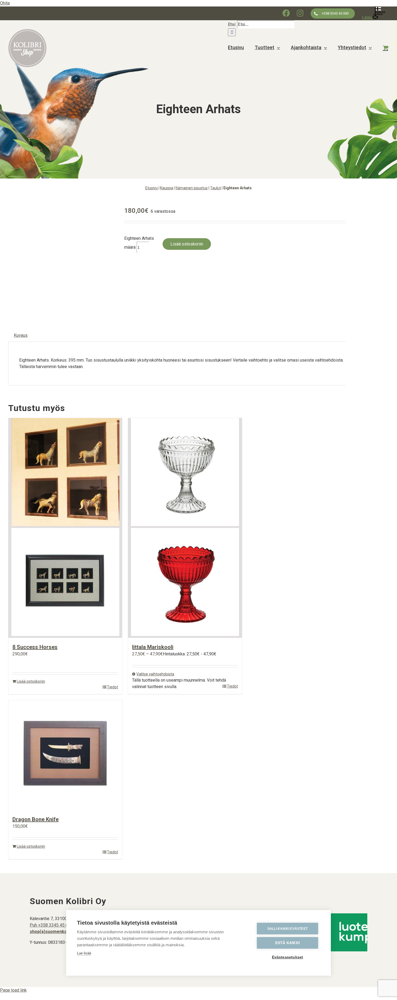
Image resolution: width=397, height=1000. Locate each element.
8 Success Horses (35, 647)
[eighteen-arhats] (62, 258)
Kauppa (166, 188)
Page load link (13, 990)
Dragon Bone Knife (35, 819)
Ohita (5, 3)
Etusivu (151, 188)
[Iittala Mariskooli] (185, 528)
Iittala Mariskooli (152, 647)
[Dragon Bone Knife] (65, 755)
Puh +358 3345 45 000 (51, 925)
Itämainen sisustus (192, 188)
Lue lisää (84, 953)
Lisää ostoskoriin (186, 244)
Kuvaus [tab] (21, 335)
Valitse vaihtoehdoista (155, 674)
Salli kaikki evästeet (287, 929)
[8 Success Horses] (65, 528)
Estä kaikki (287, 943)
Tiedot (112, 687)
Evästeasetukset (287, 957)
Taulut (215, 188)
